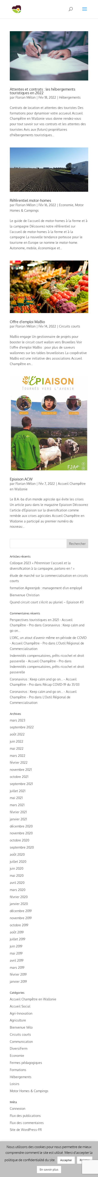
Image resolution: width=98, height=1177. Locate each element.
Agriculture (18, 1020)
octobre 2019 (19, 925)
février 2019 (18, 974)
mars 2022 (17, 756)
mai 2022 (16, 748)
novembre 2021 (21, 770)
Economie (66, 205)
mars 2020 (17, 890)
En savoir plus (49, 1169)
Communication (21, 1042)
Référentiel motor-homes (30, 200)
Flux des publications (25, 1116)
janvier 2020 (19, 904)
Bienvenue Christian (24, 595)
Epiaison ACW (21, 479)
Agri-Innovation (21, 1013)
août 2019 (17, 932)
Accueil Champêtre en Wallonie (33, 999)
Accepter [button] (66, 1160)
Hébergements (70, 97)
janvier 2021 (18, 819)
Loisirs (14, 1084)
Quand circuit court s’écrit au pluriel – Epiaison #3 (47, 602)
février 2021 (18, 812)
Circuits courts (69, 326)
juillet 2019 (17, 939)
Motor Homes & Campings (29, 1091)
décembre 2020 (21, 826)
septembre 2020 (22, 847)
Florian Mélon (25, 97)
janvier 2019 (18, 981)
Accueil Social (20, 1006)
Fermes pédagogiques (26, 1063)
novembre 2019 (21, 918)
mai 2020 (16, 875)
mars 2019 (17, 967)
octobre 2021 (19, 777)
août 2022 (17, 734)
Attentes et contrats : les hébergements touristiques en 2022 (42, 91)
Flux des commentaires (27, 1123)
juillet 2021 (17, 791)
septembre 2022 (22, 727)
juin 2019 (16, 946)
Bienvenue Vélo (21, 1027)
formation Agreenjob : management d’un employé (46, 588)
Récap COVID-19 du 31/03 (61, 684)
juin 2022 (16, 741)
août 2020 (17, 854)
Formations (18, 1070)
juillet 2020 (18, 861)
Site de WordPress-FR (26, 1130)
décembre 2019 (21, 911)
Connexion (17, 1108)
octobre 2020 (19, 840)
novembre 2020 (21, 833)
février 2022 (19, 762)
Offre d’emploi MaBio (27, 321)
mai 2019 (16, 953)
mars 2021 (17, 805)
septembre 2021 (21, 784)
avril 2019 (16, 960)
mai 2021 (16, 798)
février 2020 (19, 897)
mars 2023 (17, 720)
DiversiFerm (18, 1048)
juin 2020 (16, 868)
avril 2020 (17, 883)
